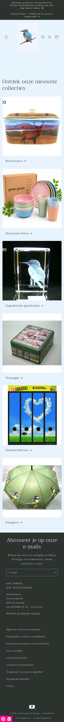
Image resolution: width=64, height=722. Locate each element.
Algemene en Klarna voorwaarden (23, 629)
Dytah (19, 713)
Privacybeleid (48, 713)
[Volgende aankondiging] (58, 5)
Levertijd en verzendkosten (20, 665)
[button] (6, 37)
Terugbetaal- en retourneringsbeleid (24, 672)
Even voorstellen (14, 651)
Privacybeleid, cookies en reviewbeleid (25, 636)
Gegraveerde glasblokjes (23, 306)
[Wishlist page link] (42, 37)
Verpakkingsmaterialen (17, 679)
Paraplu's (12, 523)
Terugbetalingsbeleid (42, 718)
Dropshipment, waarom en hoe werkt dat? (27, 643)
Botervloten (14, 161)
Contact (10, 686)
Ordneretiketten (17, 450)
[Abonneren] (54, 572)
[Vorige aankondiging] (5, 5)
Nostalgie (12, 378)
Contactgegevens (23, 718)
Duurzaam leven (17, 233)
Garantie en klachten (16, 658)
